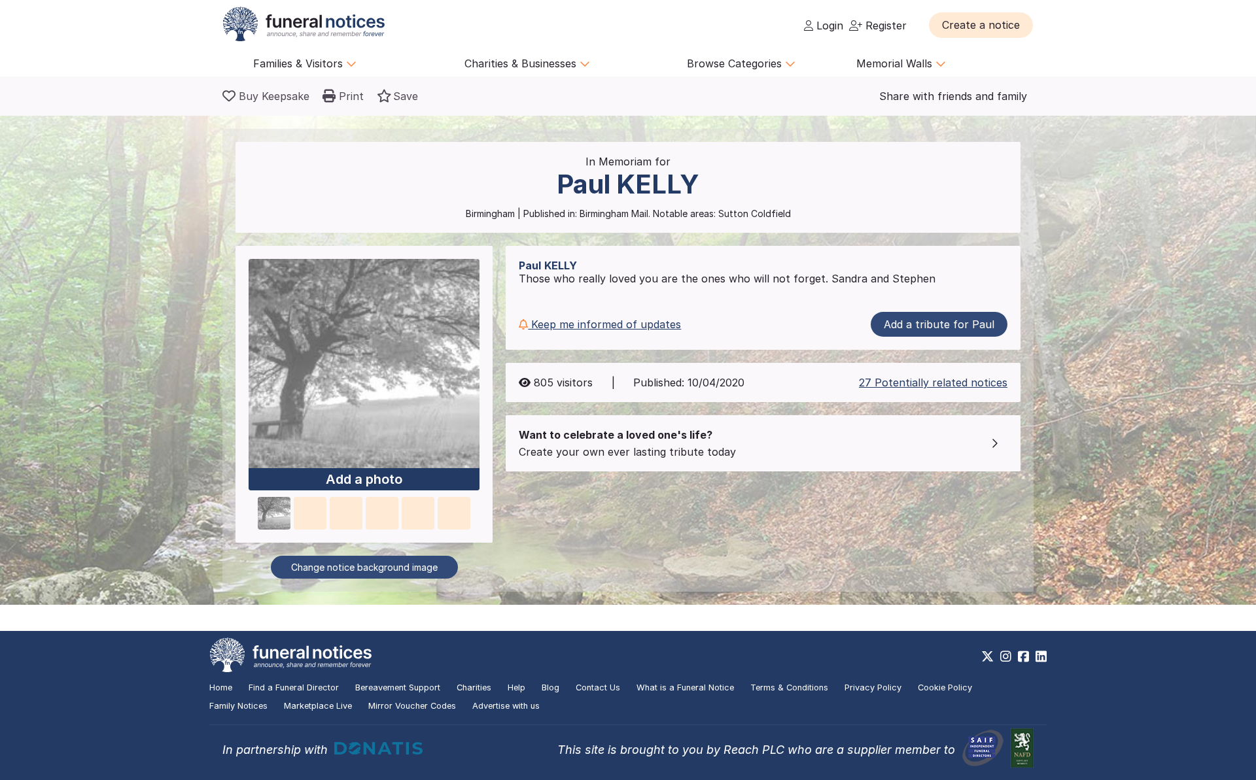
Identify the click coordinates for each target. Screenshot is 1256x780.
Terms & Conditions (789, 687)
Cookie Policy (945, 687)
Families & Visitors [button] (299, 63)
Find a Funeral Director (294, 687)
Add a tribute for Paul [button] (939, 324)
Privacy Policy (873, 687)
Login (828, 25)
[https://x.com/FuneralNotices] (987, 656)
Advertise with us (506, 706)
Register (884, 25)
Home (220, 687)
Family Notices (238, 706)
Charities (474, 687)
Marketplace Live (318, 706)
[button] (981, 24)
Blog (550, 687)
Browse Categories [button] (736, 63)
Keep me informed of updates (604, 324)
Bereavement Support (397, 687)
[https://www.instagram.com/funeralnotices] (1005, 656)
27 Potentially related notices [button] (933, 382)
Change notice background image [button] (364, 567)
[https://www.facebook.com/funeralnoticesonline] (1023, 656)
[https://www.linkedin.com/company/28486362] (1041, 656)
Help (516, 687)
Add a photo (364, 479)
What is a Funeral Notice (685, 687)
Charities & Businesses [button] (522, 63)
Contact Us (598, 687)
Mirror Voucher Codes (412, 706)
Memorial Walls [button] (895, 63)
